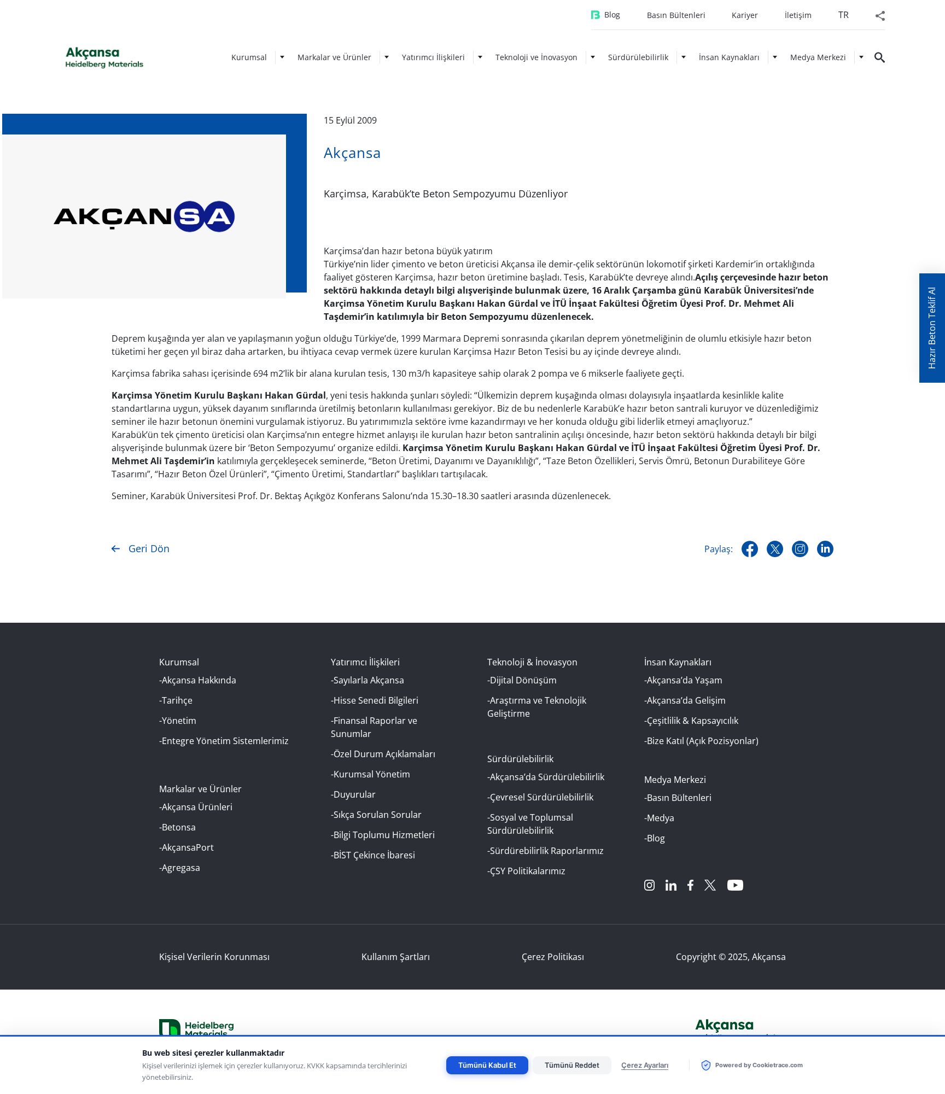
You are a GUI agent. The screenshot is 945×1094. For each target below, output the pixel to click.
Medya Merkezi (818, 57)
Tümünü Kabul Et (487, 1065)
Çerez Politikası (553, 957)
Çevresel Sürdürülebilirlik (541, 797)
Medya (660, 818)
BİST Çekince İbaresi (374, 855)
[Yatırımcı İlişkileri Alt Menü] (480, 57)
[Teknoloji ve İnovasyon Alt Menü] (592, 57)
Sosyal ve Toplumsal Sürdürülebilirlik (530, 823)
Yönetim (179, 721)
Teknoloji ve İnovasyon (536, 57)
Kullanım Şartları (395, 957)
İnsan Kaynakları (729, 57)
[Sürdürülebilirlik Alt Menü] (683, 57)
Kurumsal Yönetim (372, 774)
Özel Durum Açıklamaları (384, 754)
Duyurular (355, 794)
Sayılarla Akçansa (369, 680)
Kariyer (745, 15)
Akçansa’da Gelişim (686, 700)
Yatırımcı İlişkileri (433, 57)
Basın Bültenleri (676, 15)
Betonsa (179, 827)
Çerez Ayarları (644, 1065)
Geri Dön (149, 548)
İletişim (798, 15)
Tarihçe (177, 700)
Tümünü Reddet (572, 1065)
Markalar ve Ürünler (334, 57)
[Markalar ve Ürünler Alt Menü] (386, 57)
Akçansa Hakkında (199, 680)
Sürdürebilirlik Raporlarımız (547, 851)
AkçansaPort (188, 847)
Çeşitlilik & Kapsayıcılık (692, 721)
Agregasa (181, 868)
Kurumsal (249, 57)
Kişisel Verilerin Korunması (214, 957)
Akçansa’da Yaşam (684, 680)
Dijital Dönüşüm (523, 680)
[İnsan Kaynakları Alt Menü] (774, 57)
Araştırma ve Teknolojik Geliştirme (536, 706)
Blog (612, 14)
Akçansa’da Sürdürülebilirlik (547, 777)
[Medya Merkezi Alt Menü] (861, 57)
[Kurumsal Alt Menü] (282, 57)
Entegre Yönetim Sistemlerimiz (225, 741)
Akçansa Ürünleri (197, 807)
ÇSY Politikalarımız (527, 871)
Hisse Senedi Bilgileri (376, 700)
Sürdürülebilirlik (638, 57)
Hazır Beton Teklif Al (932, 328)
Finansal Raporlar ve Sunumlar (374, 727)
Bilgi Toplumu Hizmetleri (384, 835)
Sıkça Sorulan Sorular (378, 815)
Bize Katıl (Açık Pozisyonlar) (703, 741)
